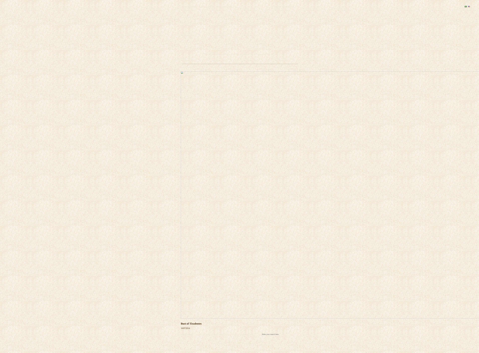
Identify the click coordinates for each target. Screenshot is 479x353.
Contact (288, 6)
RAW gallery (224, 6)
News (277, 6)
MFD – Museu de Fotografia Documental (253, 6)
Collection (206, 6)
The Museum (189, 6)
